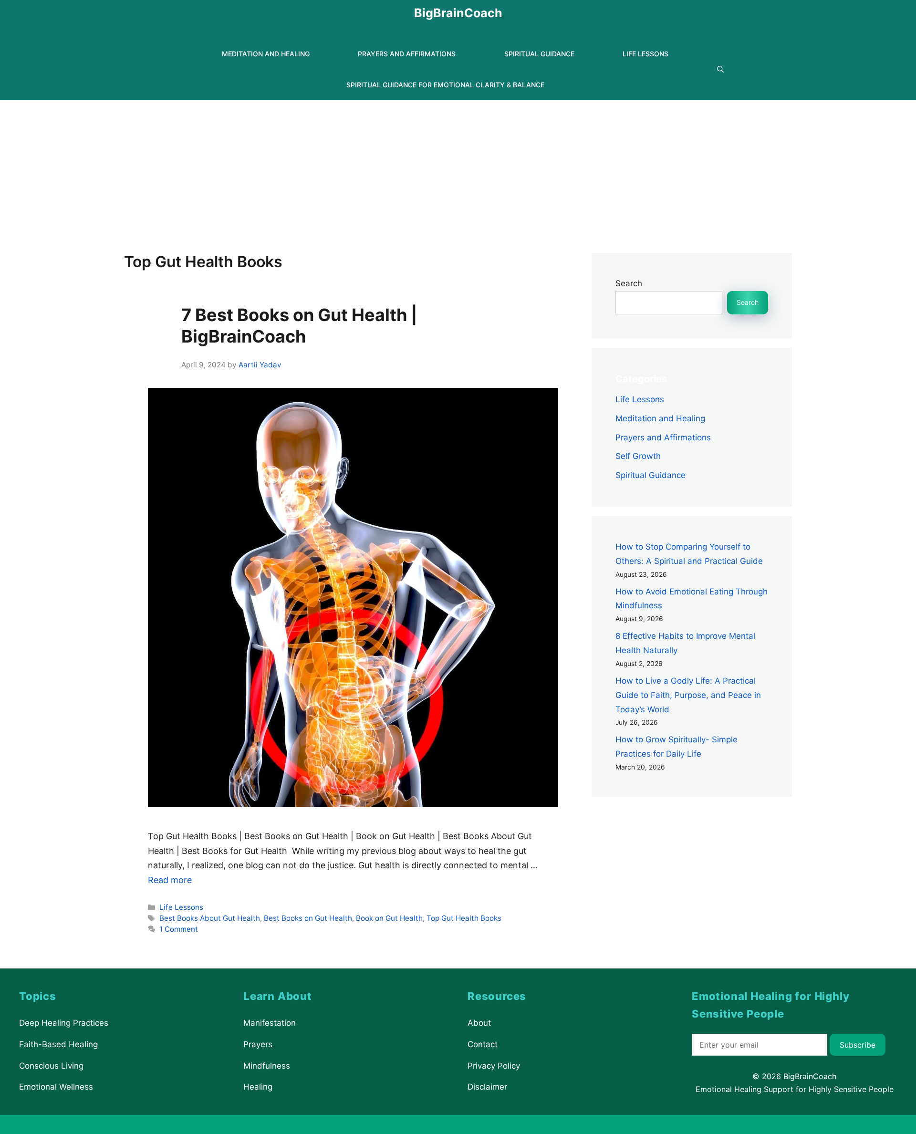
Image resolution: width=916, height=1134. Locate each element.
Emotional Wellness (56, 1087)
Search (628, 283)
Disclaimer (487, 1087)
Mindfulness (266, 1066)
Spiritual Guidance (539, 54)
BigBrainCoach (458, 13)
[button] (720, 69)
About (479, 1023)
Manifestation (269, 1023)
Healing (257, 1087)
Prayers (257, 1044)
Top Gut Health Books (464, 918)
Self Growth (638, 456)
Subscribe (857, 1045)
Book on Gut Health (389, 918)
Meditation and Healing (266, 54)
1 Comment (178, 929)
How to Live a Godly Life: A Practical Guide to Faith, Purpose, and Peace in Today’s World (688, 695)
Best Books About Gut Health (209, 918)
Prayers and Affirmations (407, 54)
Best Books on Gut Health (308, 918)
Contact (483, 1044)
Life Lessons (645, 54)
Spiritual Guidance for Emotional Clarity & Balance (445, 85)
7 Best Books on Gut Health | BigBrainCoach (299, 325)
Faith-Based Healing (58, 1044)
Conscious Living (51, 1066)
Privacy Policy (494, 1066)
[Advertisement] (458, 172)
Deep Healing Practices (63, 1023)
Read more (170, 880)
